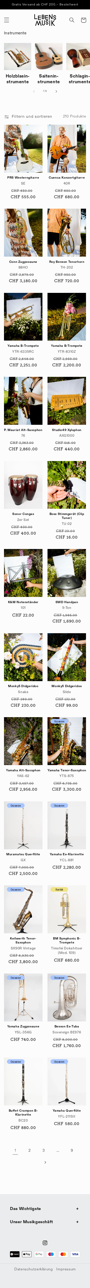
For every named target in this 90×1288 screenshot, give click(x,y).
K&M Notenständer (23, 602)
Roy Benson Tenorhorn (66, 262)
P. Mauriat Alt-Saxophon (23, 430)
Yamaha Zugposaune (23, 1026)
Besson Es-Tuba (66, 1026)
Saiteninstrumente (49, 79)
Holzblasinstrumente (18, 79)
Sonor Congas (23, 514)
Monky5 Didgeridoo (23, 686)
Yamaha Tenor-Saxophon (67, 770)
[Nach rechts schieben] (56, 91)
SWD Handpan (67, 602)
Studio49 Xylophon (67, 430)
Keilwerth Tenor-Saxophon (23, 940)
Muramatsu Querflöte (23, 854)
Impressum (66, 1269)
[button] (6, 20)
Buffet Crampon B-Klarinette (23, 1112)
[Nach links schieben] (33, 91)
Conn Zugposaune (23, 262)
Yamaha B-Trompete (23, 346)
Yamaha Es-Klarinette (67, 854)
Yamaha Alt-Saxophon (23, 770)
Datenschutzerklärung (33, 1269)
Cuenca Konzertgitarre (67, 177)
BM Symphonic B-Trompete (66, 940)
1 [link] (15, 1151)
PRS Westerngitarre (23, 177)
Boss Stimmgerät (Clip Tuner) (67, 516)
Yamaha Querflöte (67, 1110)
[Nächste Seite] (45, 1162)
